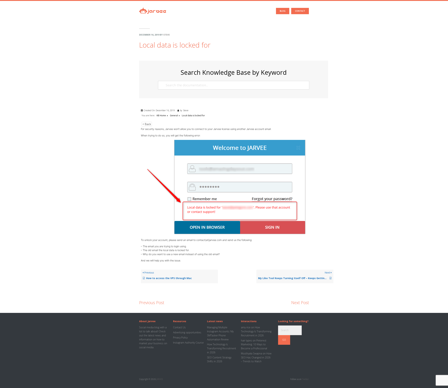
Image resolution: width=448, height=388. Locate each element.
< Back (146, 124)
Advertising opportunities (187, 332)
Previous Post (151, 302)
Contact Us (179, 327)
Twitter (305, 379)
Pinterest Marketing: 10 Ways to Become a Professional (254, 344)
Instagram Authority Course (188, 342)
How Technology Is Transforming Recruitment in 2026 (221, 348)
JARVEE (159, 379)
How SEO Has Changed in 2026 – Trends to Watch (256, 357)
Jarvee (152, 8)
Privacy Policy (180, 337)
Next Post (300, 302)
